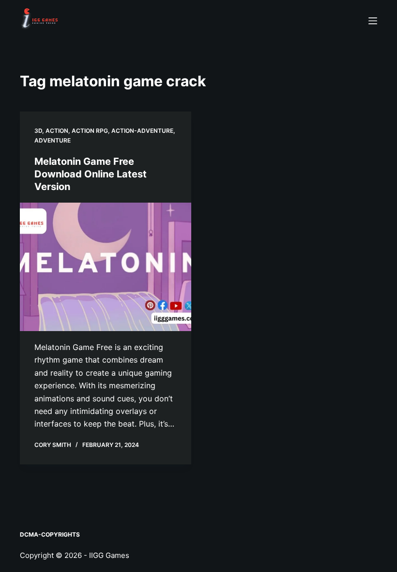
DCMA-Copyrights (50, 534)
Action (57, 130)
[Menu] (372, 20)
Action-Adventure (142, 130)
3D (38, 130)
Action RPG (90, 130)
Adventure (52, 140)
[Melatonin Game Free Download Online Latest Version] (105, 267)
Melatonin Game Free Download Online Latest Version (90, 174)
